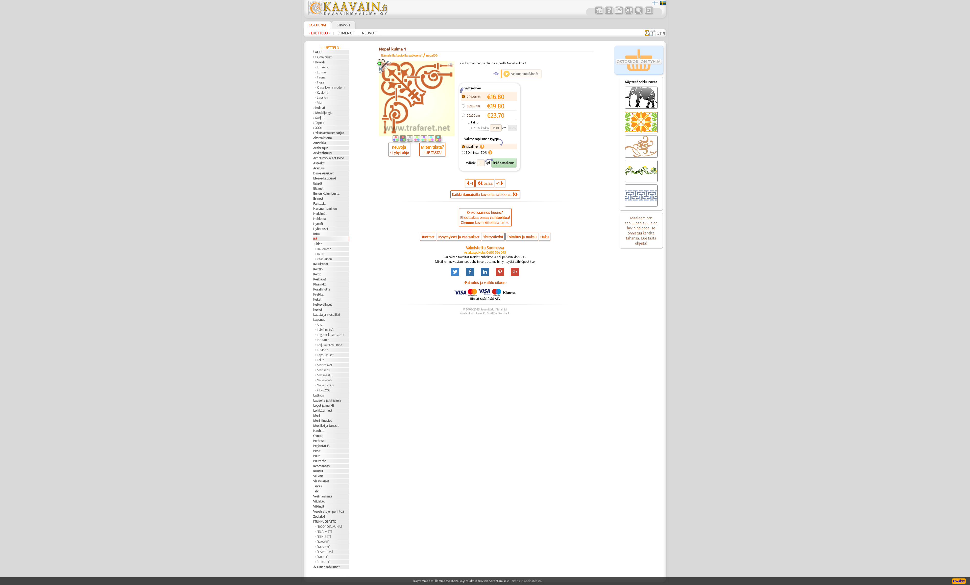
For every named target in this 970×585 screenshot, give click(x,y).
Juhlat (317, 244)
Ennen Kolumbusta (326, 193)
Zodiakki (319, 516)
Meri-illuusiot (322, 420)
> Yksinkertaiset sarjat (328, 132)
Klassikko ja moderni (331, 87)
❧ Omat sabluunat (326, 567)
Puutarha (319, 461)
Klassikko (319, 284)
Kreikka (318, 294)
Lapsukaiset (325, 355)
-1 (471, 183)
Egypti (317, 183)
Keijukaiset (320, 264)
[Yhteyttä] (619, 13)
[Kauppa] (599, 13)
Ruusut (318, 471)
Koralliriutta (321, 289)
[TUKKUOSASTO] (325, 521)
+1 (498, 183)
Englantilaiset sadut (331, 334)
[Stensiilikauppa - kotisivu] (347, 14)
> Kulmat (319, 107)
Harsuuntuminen (325, 208)
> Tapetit (319, 122)
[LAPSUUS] (325, 551)
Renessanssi (321, 466)
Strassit (343, 25)
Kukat (317, 299)
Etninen (322, 72)
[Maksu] (629, 13)
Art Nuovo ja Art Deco (328, 158)
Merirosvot (324, 365)
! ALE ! (317, 52)
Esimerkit (345, 33)
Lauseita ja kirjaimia (327, 400)
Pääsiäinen (324, 259)
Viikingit (318, 506)
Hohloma (319, 218)
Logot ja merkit (323, 405)
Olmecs (318, 435)
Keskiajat (319, 279)
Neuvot (369, 33)
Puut (316, 456)
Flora (320, 82)
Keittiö (318, 269)
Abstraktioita (322, 138)
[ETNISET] (324, 536)
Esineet (318, 198)
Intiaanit (323, 339)
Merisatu (323, 370)
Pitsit (317, 450)
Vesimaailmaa (322, 496)
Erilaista (322, 67)
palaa (488, 183)
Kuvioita (322, 92)
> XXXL (318, 127)
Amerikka (319, 143)
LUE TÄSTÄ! (432, 152)
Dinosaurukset (323, 173)
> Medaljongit (322, 112)
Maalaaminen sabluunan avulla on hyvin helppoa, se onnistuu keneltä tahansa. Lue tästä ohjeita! (641, 230)
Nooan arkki (325, 385)
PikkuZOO (323, 390)
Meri (320, 102)
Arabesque (320, 148)
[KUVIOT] (323, 546)
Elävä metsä (325, 329)
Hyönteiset (320, 228)
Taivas (317, 486)
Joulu (320, 254)
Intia (316, 233)
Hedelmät (320, 213)
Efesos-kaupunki (324, 178)
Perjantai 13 (321, 445)
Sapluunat (317, 25)
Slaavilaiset (321, 481)
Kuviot (317, 309)
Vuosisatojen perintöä (328, 511)
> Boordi (319, 62)
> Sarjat (318, 117)
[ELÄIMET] (324, 531)
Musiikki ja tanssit (326, 425)
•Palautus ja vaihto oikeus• (485, 282)
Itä (315, 238)
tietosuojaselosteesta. (527, 581)
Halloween (324, 249)
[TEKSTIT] (323, 562)
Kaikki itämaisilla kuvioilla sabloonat (482, 194)
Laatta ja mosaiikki (326, 314)
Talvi (316, 491)
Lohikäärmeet (322, 410)
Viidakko (319, 501)
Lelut (320, 360)
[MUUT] (322, 556)
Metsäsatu (324, 375)
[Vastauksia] (609, 13)
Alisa (320, 324)
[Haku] (638, 13)
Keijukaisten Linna (329, 344)
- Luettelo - (319, 33)
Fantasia (319, 203)
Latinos (318, 395)
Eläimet (318, 188)
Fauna (321, 77)
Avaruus (319, 168)
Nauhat (318, 430)
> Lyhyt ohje (399, 152)
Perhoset (319, 440)
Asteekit (319, 163)
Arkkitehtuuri (322, 153)
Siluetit (318, 476)
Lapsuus (319, 319)
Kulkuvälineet (322, 304)
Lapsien (322, 97)
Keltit (317, 274)
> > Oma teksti (322, 57)
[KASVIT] (323, 541)
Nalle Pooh (324, 380)
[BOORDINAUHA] (329, 526)
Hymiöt (318, 223)
